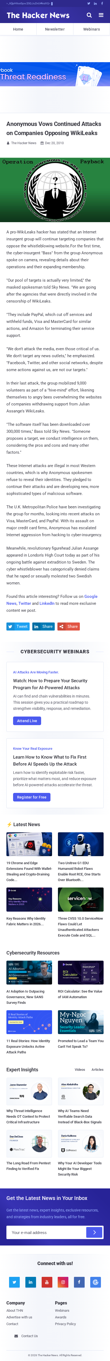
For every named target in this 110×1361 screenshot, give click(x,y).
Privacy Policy (65, 1324)
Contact (12, 1324)
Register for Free (31, 797)
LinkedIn (47, 603)
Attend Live (27, 721)
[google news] (95, 1282)
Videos (80, 1070)
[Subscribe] (94, 1232)
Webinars (91, 29)
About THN (14, 1310)
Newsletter (55, 29)
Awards (60, 1317)
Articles (98, 1070)
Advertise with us (19, 1317)
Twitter (24, 603)
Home (18, 29)
